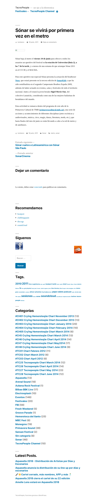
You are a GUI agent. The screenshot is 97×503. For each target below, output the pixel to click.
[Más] (57, 11)
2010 (18, 283)
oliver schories (35, 292)
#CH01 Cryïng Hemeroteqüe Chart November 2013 (44, 316)
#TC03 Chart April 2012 (29, 358)
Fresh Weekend (24, 408)
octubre (27, 292)
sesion (19, 296)
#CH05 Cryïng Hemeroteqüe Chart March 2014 (42, 331)
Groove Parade (23, 412)
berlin (54, 284)
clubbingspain (23, 217)
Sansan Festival (24, 431)
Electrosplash (23, 393)
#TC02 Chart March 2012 (30, 354)
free (23, 288)
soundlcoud (59, 296)
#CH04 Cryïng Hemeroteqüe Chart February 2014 (44, 327)
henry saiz (34, 288)
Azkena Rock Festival (27, 385)
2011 (25, 283)
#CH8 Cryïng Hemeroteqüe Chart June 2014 (40, 347)
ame (41, 284)
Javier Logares (44, 288)
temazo (22, 300)
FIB (17, 404)
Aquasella (21, 377)
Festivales (21, 11)
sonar (58, 133)
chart (65, 284)
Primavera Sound (25, 428)
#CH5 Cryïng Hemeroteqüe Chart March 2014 (41, 335)
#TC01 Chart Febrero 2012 (30, 351)
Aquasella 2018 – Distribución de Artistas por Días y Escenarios (45, 462)
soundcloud (22, 225)
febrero (17, 288)
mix (75, 288)
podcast (67, 292)
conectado (38, 187)
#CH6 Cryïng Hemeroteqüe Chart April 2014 (40, 339)
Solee (34, 296)
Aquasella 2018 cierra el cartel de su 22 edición (42, 478)
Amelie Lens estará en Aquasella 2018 (37, 482)
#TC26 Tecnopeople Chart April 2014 (37, 366)
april (44, 284)
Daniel (68, 284)
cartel (61, 284)
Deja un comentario (50, 42)
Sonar (44, 133)
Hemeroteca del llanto (28, 416)
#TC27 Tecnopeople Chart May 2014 (36, 370)
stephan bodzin (67, 296)
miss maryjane (69, 288)
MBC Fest (20, 420)
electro (79, 284)
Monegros (21, 424)
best (58, 284)
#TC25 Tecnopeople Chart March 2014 (37, 362)
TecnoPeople (22, 7)
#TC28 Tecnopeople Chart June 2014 (37, 374)
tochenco (21, 42)
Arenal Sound (23, 381)
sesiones (26, 296)
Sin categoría (23, 435)
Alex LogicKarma (34, 284)
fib (20, 288)
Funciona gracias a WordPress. (36, 495)
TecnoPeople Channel (42, 11)
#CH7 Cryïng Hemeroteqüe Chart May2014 (40, 343)
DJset (75, 284)
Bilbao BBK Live (24, 389)
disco (72, 284)
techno (73, 296)
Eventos (20, 397)
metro (53, 133)
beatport (20, 214)
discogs (20, 221)
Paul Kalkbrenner (47, 292)
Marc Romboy (55, 288)
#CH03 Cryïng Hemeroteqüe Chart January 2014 (43, 324)
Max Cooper (63, 288)
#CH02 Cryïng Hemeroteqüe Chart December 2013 (44, 320)
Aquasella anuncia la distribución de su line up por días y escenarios (47, 469)
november (22, 292)
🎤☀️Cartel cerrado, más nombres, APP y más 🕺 (43, 474)
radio (73, 292)
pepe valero (57, 292)
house (38, 288)
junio (49, 288)
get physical (27, 288)
